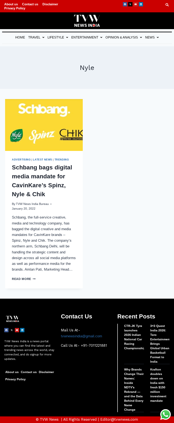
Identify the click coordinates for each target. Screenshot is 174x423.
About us (11, 4)
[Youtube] (135, 4)
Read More (24, 279)
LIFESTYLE (56, 37)
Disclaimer (50, 4)
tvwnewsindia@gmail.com (81, 336)
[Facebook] (125, 4)
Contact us (30, 4)
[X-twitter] (130, 4)
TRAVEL (34, 37)
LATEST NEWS (42, 159)
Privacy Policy (14, 8)
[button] (36, 37)
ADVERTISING (21, 159)
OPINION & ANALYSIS (121, 37)
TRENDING (62, 159)
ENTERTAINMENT (84, 37)
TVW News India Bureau (32, 204)
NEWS (150, 37)
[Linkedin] (141, 4)
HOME (20, 37)
